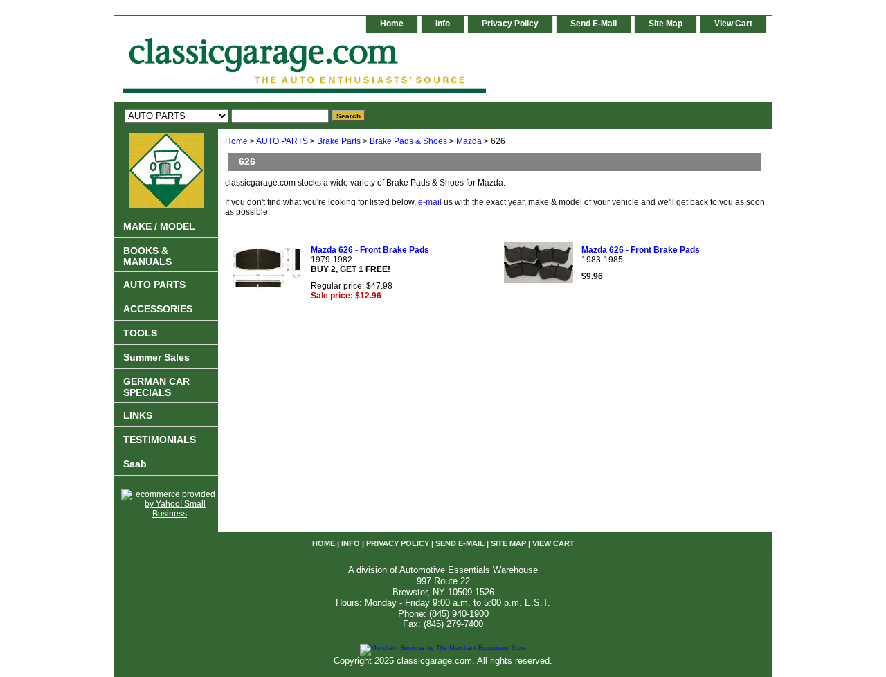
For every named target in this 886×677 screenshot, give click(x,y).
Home (236, 141)
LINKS (137, 415)
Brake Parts (339, 141)
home (392, 23)
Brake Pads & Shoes (408, 141)
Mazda (469, 141)
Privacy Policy (510, 23)
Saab (135, 463)
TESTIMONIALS (159, 439)
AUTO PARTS (282, 141)
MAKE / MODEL (159, 226)
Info (442, 23)
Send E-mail (593, 23)
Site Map (665, 23)
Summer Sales (156, 357)
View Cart (733, 23)
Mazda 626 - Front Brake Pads (370, 250)
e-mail (431, 202)
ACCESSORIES (157, 308)
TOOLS (140, 332)
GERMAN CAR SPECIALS (156, 387)
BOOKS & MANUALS (147, 256)
